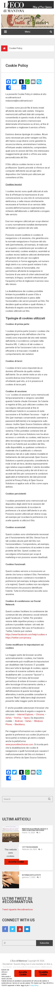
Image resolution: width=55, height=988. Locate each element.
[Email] (27, 929)
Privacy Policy (33, 985)
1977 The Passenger (30, 847)
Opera (27, 718)
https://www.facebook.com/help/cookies (25, 634)
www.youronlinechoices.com (19, 744)
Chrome (40, 714)
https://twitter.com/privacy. (18, 637)
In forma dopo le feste (31, 875)
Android (18, 721)
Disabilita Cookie (43, 973)
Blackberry (19, 724)
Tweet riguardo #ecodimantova (17, 909)
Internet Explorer (25, 714)
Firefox (17, 718)
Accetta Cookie (16, 861)
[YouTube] (20, 929)
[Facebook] (5, 929)
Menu (27, 31)
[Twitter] (12, 929)
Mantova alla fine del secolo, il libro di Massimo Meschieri (35, 829)
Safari (8, 718)
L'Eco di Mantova (18, 960)
